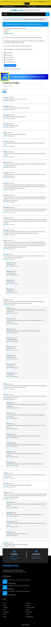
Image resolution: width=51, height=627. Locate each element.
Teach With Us (29, 612)
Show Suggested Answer (10, 65)
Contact (27, 605)
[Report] (7, 100)
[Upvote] (4, 100)
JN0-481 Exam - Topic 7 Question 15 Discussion (19, 591)
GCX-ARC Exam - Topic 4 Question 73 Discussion (19, 579)
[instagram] (44, 6)
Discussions (10, 19)
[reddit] (46, 6)
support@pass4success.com (36, 556)
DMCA (5, 616)
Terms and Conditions (30, 607)
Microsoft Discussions (18, 19)
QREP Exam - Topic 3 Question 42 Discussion (18, 585)
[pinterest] (47, 6)
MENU (5, 14)
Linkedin (10, 558)
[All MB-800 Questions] (8, 33)
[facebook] (38, 6)
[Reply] (6, 100)
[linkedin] (42, 6)
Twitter (16, 556)
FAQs (27, 614)
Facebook (13, 556)
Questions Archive (29, 616)
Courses (5, 614)
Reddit (18, 558)
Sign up (34, 6)
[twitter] (40, 6)
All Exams (28, 603)
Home (5, 19)
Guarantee (5, 607)
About (5, 605)
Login (29, 6)
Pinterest (14, 559)
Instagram (15, 558)
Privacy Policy (6, 612)
